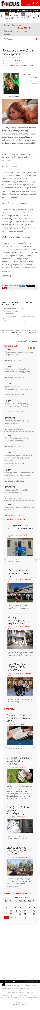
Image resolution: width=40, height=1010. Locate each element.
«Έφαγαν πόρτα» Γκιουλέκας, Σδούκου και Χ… (19, 573)
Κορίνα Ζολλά (18, 60)
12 (16, 911)
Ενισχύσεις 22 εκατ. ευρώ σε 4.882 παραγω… (18, 760)
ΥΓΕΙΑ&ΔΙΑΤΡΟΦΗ (31, 988)
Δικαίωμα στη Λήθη (7, 979)
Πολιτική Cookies (32, 979)
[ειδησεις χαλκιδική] (3, 985)
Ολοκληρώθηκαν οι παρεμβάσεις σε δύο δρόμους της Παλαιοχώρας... (19, 474)
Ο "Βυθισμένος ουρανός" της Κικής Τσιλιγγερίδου (19, 321)
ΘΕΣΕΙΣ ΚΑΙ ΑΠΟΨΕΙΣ (7, 997)
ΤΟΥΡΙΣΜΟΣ (15, 986)
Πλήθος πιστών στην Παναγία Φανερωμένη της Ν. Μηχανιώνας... (18, 387)
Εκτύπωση (24, 65)
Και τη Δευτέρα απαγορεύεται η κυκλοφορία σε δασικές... (17, 439)
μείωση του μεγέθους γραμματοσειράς (19, 62)
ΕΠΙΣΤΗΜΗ (34, 997)
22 (30, 914)
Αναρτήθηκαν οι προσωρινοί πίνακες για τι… (19, 718)
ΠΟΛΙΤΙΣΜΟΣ (9, 418)
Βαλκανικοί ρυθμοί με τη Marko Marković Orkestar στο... (17, 491)
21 (25, 914)
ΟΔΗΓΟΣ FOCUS (19, 1002)
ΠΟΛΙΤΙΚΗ (34, 986)
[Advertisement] (20, 950)
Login (33, 3)
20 (20, 914)
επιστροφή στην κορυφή (28, 341)
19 (16, 914)
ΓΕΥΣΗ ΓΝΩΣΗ (32, 995)
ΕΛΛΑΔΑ (7, 384)
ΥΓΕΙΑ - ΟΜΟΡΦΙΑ (14, 65)
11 (11, 911)
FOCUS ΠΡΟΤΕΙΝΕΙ (10, 993)
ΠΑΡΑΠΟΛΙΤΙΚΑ (20, 993)
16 (34, 911)
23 (34, 914)
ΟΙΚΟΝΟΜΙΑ (22, 724)
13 (20, 911)
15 (30, 911)
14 (25, 911)
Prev (5, 559)
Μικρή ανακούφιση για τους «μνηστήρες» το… (20, 528)
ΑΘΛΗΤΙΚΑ (14, 988)
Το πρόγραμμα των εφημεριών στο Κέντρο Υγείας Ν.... (18, 353)
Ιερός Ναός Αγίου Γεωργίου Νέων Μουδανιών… (17, 667)
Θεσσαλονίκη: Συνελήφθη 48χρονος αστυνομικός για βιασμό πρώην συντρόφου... (19, 458)
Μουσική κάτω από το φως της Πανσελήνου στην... (16, 422)
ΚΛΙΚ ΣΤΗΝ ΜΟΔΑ (7, 995)
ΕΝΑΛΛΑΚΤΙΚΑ (18, 997)
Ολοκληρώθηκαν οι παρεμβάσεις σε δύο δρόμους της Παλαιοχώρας (12, 16)
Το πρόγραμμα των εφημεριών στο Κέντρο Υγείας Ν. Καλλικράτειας (28, 15)
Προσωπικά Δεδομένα (20, 979)
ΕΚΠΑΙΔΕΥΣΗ (26, 997)
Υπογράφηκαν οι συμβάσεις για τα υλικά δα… (17, 850)
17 (6, 914)
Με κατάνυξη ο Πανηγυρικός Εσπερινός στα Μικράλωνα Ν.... (16, 404)
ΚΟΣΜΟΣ (27, 986)
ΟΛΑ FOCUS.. (19, 990)
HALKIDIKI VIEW (18, 1000)
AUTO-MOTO (29, 993)
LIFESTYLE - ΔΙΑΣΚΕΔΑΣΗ (20, 995)
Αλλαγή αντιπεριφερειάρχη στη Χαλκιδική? (18, 620)
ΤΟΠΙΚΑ (7, 349)
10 (6, 911)
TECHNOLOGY (9, 1000)
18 (11, 914)
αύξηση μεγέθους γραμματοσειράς (21, 62)
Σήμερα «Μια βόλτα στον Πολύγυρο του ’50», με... (19, 508)
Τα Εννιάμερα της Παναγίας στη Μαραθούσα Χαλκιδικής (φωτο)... (17, 370)
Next (35, 559)
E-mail (31, 65)
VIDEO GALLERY (28, 1000)
